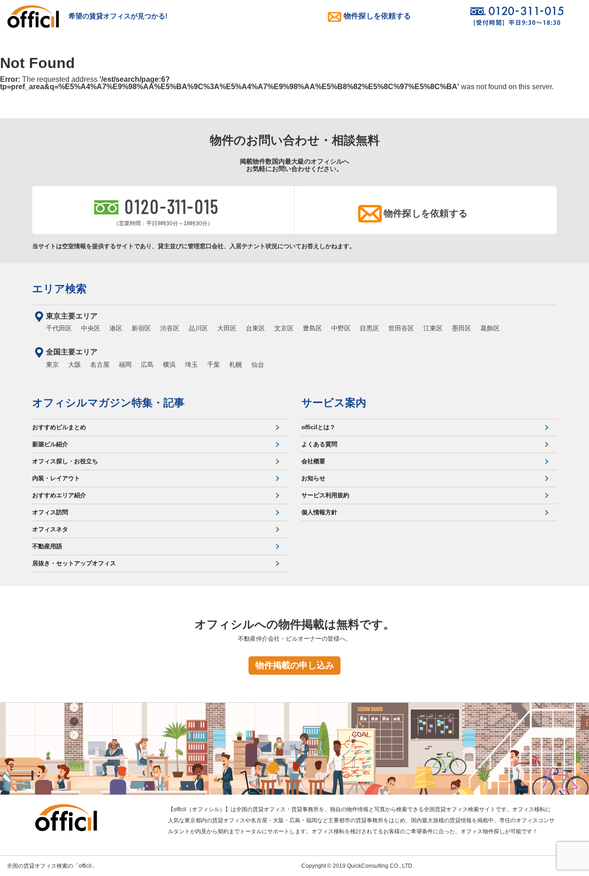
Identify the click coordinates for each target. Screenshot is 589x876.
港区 (116, 328)
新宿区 (141, 328)
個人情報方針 (319, 512)
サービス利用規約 (325, 495)
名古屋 (100, 364)
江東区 (433, 328)
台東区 (255, 328)
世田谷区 (401, 328)
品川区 (198, 328)
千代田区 (59, 328)
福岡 (125, 364)
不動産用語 (47, 546)
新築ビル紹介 (50, 444)
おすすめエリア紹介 (59, 495)
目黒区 (369, 328)
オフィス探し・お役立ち (65, 461)
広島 (147, 364)
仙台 (257, 364)
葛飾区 (490, 328)
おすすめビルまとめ (59, 427)
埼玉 (191, 364)
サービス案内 (333, 403)
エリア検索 (59, 289)
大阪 (74, 364)
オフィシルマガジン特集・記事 (108, 403)
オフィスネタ (50, 529)
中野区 (341, 328)
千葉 (213, 364)
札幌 (235, 364)
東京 (52, 364)
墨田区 (461, 328)
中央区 (90, 328)
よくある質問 (319, 444)
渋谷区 (169, 328)
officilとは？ (318, 427)
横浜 (169, 364)
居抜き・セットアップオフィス (74, 563)
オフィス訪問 (50, 512)
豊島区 (312, 328)
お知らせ (313, 478)
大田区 (227, 328)
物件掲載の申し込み (294, 665)
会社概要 (313, 461)
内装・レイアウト (56, 478)
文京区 (284, 328)
